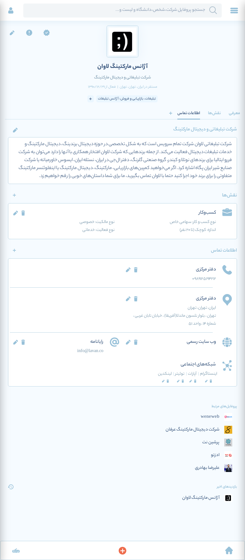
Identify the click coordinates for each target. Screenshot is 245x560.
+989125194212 (204, 279)
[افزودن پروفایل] (122, 550)
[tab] (234, 113)
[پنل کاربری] (11, 10)
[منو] (234, 10)
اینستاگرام (208, 374)
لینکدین (166, 374)
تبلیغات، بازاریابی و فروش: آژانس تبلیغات (127, 99)
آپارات (193, 374)
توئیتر (181, 374)
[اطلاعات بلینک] (16, 550)
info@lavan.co (90, 351)
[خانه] (229, 550)
